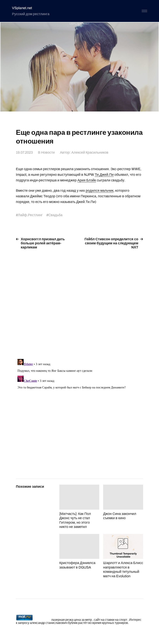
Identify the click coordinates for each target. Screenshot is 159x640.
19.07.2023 (24, 152)
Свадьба (55, 215)
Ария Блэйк (86, 180)
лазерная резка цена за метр (71, 619)
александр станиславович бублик (54, 622)
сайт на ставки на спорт (110, 619)
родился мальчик (99, 190)
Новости (48, 152)
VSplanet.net (22, 8)
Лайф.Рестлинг (30, 215)
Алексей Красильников (89, 152)
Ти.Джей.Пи (104, 175)
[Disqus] (79, 301)
